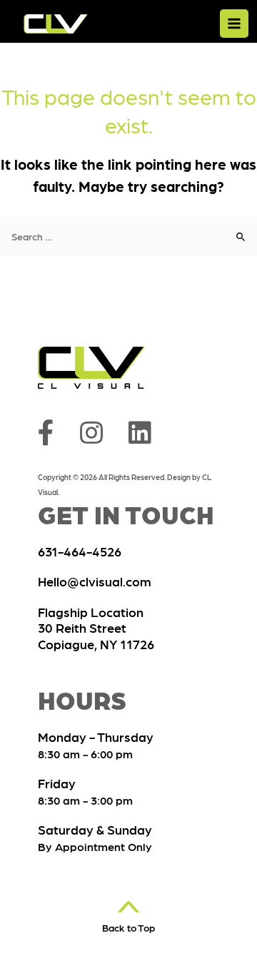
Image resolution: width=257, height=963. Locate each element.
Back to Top (128, 923)
